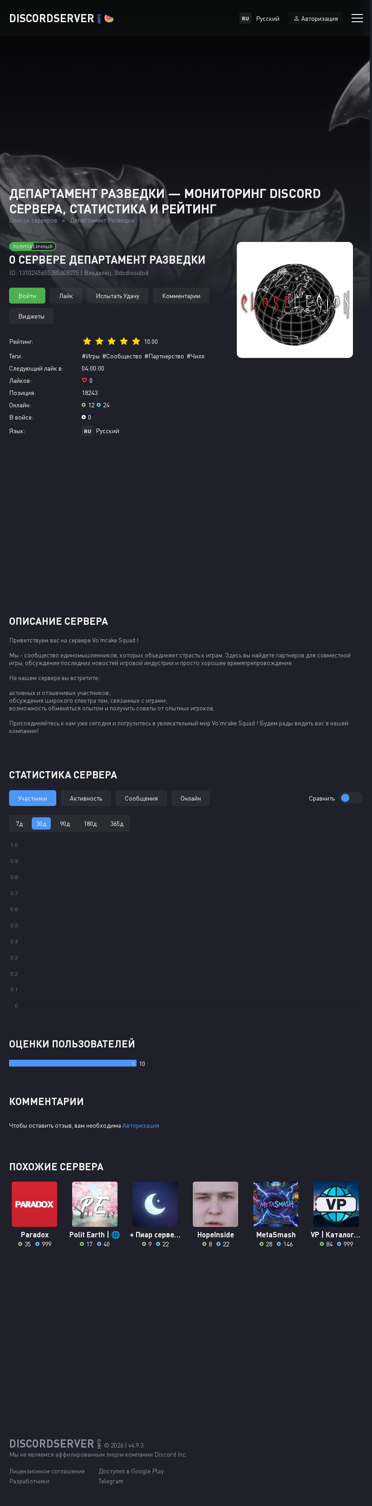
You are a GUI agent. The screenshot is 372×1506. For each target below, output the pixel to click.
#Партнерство (164, 356)
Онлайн (191, 798)
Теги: (16, 356)
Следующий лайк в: (36, 368)
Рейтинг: (21, 341)
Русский (107, 430)
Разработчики (29, 1481)
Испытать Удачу (117, 295)
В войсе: (21, 417)
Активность (86, 798)
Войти (27, 295)
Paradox (35, 1234)
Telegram (110, 1481)
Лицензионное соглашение (47, 1471)
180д (90, 823)
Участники (32, 798)
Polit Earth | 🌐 (94, 1234)
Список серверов (33, 220)
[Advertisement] (186, 529)
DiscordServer (61, 17)
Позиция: (22, 392)
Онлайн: (20, 405)
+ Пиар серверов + (155, 1234)
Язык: (17, 430)
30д (41, 823)
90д (65, 823)
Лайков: (20, 380)
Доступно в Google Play (131, 1471)
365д (116, 823)
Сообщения (141, 798)
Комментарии (181, 295)
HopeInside (215, 1234)
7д (19, 823)
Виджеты (31, 316)
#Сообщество (122, 356)
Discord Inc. (170, 1454)
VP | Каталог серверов (336, 1234)
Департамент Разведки (102, 220)
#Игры (91, 356)
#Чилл (195, 356)
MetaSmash (276, 1234)
